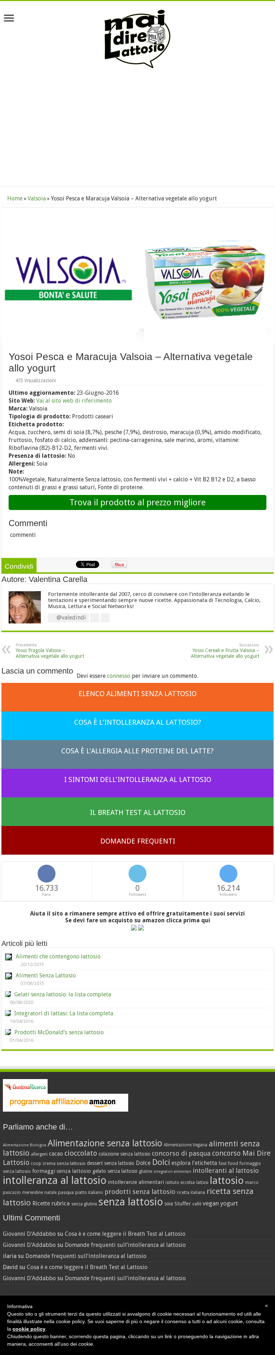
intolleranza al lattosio (54, 1180)
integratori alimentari (172, 1171)
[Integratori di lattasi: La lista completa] (8, 1013)
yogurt (229, 1203)
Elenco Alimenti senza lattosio (137, 693)
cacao (56, 1153)
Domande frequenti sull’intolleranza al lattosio (125, 1245)
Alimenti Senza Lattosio (46, 975)
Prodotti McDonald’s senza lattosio (59, 1032)
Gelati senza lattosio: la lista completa (62, 994)
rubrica (61, 1203)
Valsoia (37, 198)
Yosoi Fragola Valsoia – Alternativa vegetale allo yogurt (50, 651)
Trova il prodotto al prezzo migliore (137, 502)
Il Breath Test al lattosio (137, 812)
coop (36, 1163)
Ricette (41, 1203)
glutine (145, 1171)
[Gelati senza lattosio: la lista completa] (8, 994)
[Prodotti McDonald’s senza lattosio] (8, 1032)
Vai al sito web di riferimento (74, 400)
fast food (228, 1163)
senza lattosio (130, 1202)
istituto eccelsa (180, 1182)
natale (50, 1192)
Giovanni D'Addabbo (29, 1233)
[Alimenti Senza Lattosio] (8, 976)
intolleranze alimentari (136, 1182)
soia (168, 1203)
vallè (196, 1203)
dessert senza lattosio (110, 1163)
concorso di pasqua (181, 1153)
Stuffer (182, 1203)
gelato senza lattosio (115, 1171)
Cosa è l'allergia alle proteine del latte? (137, 751)
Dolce (143, 1163)
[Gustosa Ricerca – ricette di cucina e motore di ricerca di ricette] (25, 1086)
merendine (32, 1192)
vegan (211, 1203)
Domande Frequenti (137, 841)
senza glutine (84, 1203)
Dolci (161, 1162)
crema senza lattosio (64, 1163)
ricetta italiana (191, 1192)
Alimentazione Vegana (185, 1144)
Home (14, 198)
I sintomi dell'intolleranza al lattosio (137, 779)
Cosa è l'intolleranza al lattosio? (137, 722)
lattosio (227, 1180)
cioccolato (80, 1153)
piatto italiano (89, 1192)
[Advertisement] (137, 129)
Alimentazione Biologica (24, 1145)
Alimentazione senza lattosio (105, 1143)
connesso (118, 675)
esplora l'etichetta (194, 1163)
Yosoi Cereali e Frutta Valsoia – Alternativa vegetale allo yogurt (225, 651)
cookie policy (29, 1329)
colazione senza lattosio (124, 1154)
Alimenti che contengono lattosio (58, 956)
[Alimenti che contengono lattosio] (8, 957)
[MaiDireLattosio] (137, 38)
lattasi (202, 1182)
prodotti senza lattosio (140, 1191)
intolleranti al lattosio (226, 1170)
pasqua (66, 1192)
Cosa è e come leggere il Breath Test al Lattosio (125, 1233)
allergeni (39, 1154)
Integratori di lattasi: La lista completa (63, 1013)
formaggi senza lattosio (61, 1171)
